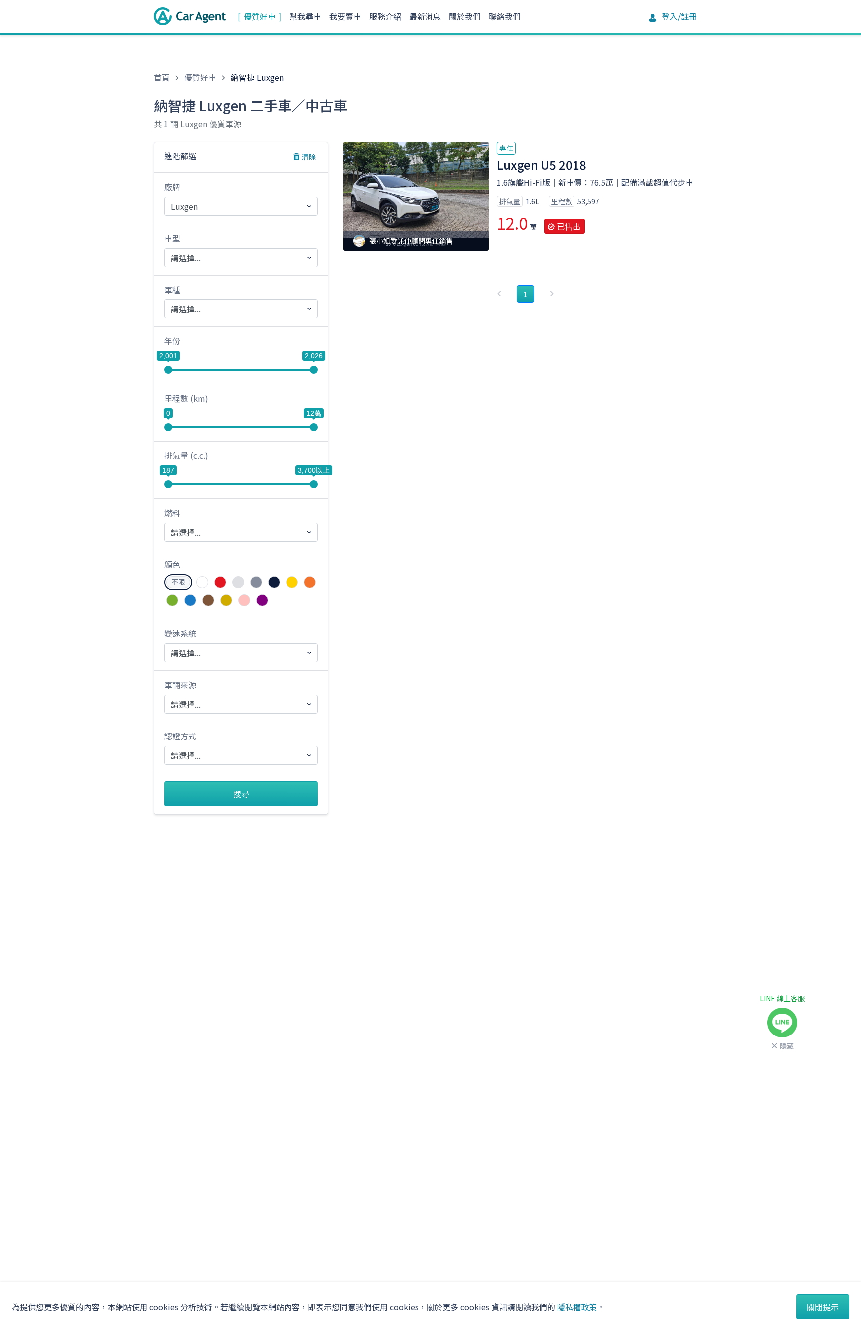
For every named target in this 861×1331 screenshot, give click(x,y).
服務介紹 (385, 16)
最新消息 (425, 16)
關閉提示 (823, 1307)
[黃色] (292, 582)
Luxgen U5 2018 (541, 164)
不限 (178, 582)
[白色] (202, 582)
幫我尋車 (305, 16)
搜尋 (241, 794)
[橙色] (310, 582)
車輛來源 (180, 685)
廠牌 (172, 187)
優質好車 (260, 16)
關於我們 (465, 16)
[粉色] (244, 600)
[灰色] (256, 582)
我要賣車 (345, 16)
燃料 (172, 513)
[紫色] (262, 600)
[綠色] (172, 600)
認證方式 (180, 736)
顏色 (172, 564)
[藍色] (190, 600)
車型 (172, 238)
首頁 (162, 77)
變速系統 (180, 633)
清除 (309, 157)
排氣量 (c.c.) (186, 455)
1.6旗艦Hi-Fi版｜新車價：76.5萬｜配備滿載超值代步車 (595, 182)
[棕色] (208, 600)
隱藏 (787, 1045)
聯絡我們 (505, 16)
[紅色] (220, 582)
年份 (172, 341)
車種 (172, 290)
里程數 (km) (186, 398)
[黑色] (274, 582)
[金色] (226, 600)
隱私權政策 (577, 1307)
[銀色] (238, 582)
